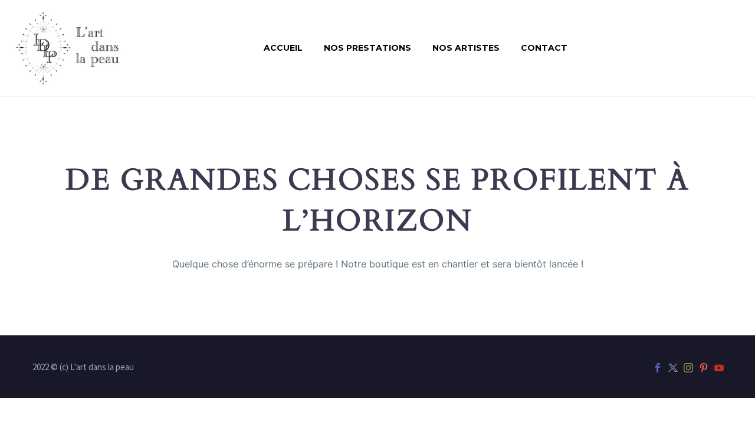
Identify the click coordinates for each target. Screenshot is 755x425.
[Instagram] (688, 367)
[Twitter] (673, 367)
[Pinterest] (703, 367)
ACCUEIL (283, 47)
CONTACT (544, 47)
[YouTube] (719, 367)
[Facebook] (657, 367)
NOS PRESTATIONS (367, 47)
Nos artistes (466, 47)
